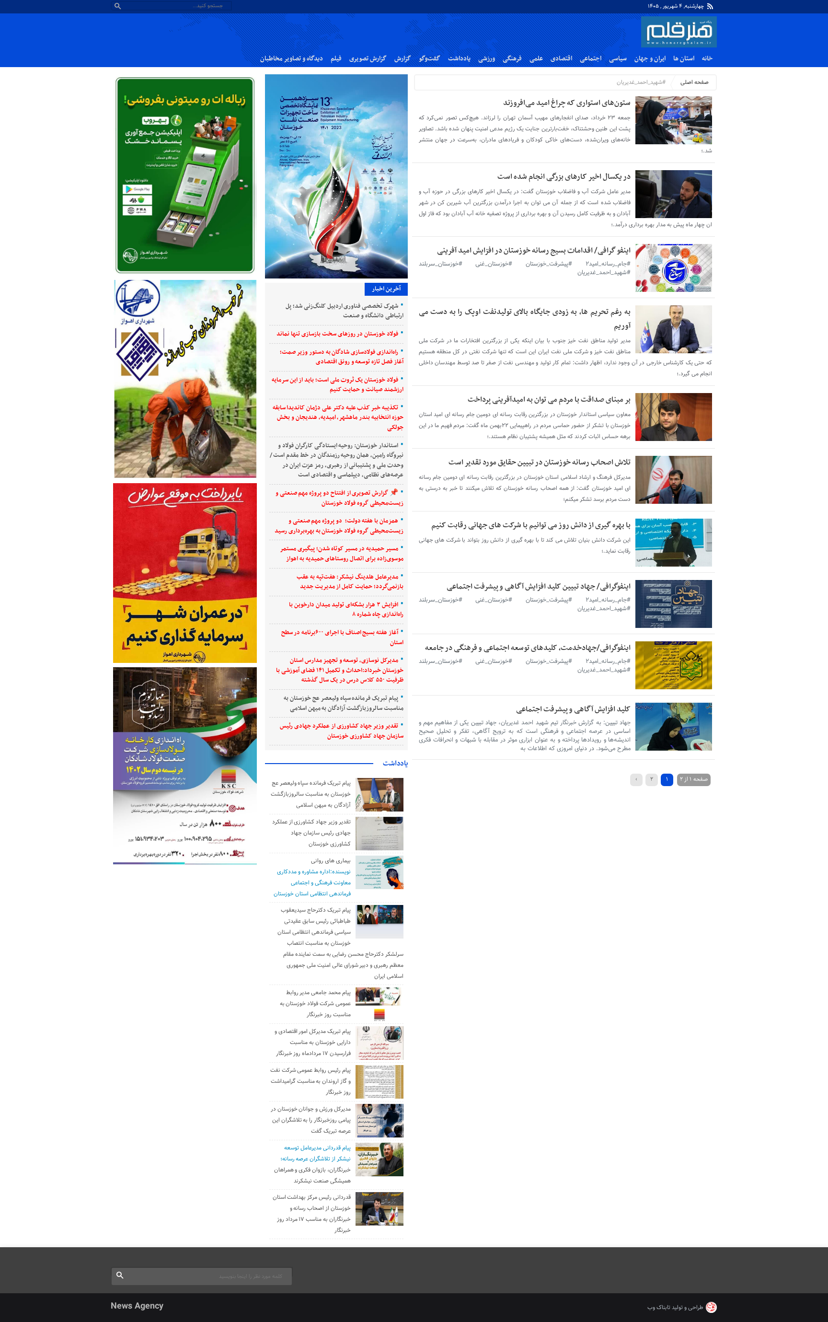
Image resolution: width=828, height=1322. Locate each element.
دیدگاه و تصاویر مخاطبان (291, 58)
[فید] (710, 6)
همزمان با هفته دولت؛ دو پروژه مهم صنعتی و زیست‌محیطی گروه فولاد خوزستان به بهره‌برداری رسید (339, 526)
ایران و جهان (650, 58)
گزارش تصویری (368, 58)
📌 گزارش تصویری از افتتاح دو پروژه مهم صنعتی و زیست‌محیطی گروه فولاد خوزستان (339, 498)
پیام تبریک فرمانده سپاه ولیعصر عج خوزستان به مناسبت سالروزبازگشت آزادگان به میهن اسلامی (343, 703)
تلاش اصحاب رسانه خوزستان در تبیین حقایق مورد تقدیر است (539, 462)
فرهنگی (512, 58)
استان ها (683, 58)
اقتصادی (561, 58)
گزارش (402, 58)
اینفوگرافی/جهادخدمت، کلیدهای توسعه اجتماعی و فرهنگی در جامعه (528, 648)
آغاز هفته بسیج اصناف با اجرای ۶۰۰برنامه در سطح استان (342, 637)
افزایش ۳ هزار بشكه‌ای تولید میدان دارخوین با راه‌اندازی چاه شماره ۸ (346, 610)
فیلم (336, 58)
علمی (536, 58)
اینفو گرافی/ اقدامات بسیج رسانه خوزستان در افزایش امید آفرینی (534, 250)
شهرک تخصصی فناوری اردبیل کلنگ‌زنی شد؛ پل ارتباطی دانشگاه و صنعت (344, 311)
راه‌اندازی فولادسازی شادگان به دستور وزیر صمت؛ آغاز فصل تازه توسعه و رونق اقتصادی (341, 357)
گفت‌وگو (429, 58)
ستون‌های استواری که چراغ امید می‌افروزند (567, 103)
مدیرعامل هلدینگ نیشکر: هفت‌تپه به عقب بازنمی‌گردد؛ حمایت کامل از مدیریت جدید (350, 582)
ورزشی (486, 58)
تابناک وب (658, 1307)
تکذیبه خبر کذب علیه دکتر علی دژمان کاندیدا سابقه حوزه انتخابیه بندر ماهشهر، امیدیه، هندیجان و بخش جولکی (338, 418)
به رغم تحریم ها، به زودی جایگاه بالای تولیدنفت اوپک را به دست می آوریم (525, 319)
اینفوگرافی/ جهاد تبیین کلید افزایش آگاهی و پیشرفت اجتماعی (539, 586)
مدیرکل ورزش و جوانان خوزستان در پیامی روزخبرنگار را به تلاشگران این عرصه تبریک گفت (311, 1120)
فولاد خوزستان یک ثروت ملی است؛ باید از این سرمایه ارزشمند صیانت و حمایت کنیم (337, 385)
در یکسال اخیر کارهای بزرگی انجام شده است (564, 177)
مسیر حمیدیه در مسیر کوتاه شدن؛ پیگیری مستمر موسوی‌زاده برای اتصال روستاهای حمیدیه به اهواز (341, 554)
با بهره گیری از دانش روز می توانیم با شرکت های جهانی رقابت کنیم (531, 525)
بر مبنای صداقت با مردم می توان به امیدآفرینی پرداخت (549, 399)
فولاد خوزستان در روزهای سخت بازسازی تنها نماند (337, 334)
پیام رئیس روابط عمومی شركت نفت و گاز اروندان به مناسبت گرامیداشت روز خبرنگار (310, 1081)
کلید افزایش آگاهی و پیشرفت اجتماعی (573, 709)
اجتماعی (590, 58)
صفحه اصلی (694, 82)
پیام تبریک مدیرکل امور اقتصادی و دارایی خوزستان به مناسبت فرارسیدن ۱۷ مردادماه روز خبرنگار (313, 1042)
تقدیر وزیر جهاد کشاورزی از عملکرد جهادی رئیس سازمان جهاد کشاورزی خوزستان (341, 731)
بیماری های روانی (331, 861)
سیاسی (618, 58)
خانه (707, 58)
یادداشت (459, 58)
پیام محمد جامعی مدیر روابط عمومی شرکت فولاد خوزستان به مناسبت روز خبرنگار (315, 1003)
